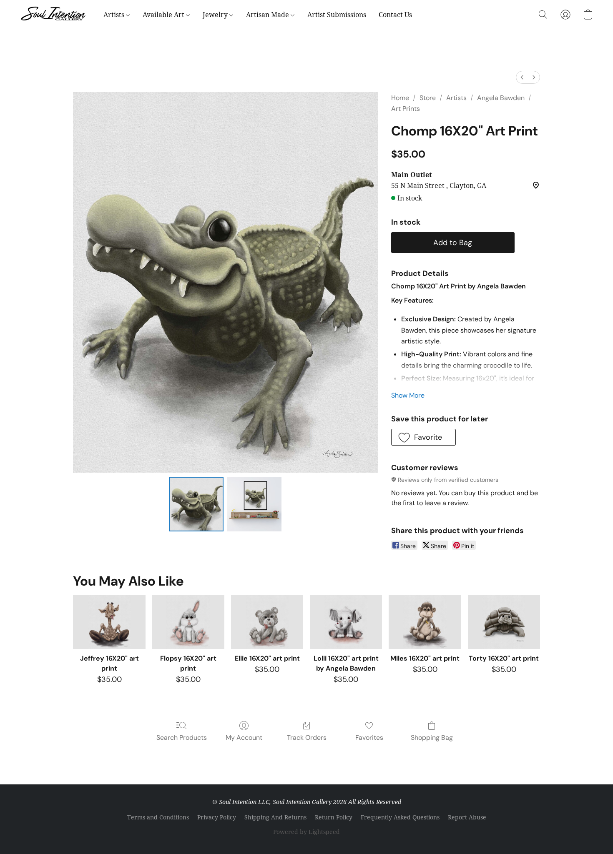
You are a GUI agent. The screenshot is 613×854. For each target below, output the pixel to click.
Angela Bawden (501, 97)
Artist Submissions (336, 14)
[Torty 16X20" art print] (504, 622)
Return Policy (333, 817)
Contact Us (395, 14)
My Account (244, 737)
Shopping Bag (432, 737)
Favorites (369, 737)
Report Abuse (467, 817)
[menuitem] (522, 77)
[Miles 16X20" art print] (425, 622)
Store (428, 97)
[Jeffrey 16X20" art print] (109, 622)
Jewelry (216, 14)
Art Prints (405, 108)
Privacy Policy (216, 817)
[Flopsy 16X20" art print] (188, 622)
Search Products (181, 737)
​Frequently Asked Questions (400, 817)
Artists (114, 14)
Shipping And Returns (275, 817)
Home (400, 97)
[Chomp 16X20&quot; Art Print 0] (196, 504)
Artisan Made (268, 14)
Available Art (164, 14)
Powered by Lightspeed (306, 832)
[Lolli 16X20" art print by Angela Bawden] (346, 622)
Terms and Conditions (158, 817)
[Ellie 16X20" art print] (267, 622)
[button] (53, 14)
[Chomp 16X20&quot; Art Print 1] (254, 504)
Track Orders (307, 737)
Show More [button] (408, 395)
